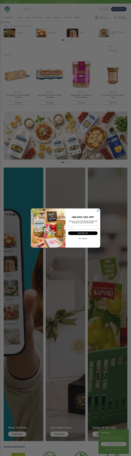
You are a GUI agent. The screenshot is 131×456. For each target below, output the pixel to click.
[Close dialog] (98, 210)
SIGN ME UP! (83, 233)
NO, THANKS (83, 238)
